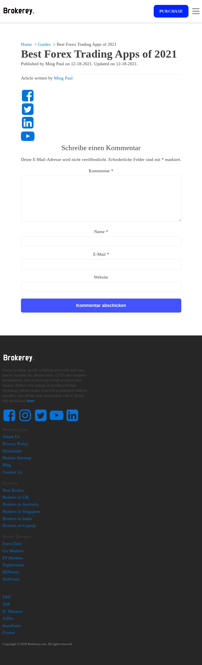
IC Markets (12, 611)
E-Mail (101, 254)
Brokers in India (17, 518)
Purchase (171, 11)
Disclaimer (12, 450)
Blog (6, 464)
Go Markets (13, 550)
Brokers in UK (15, 497)
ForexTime (12, 543)
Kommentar (101, 170)
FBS (6, 597)
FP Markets (12, 557)
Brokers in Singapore (21, 511)
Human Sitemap (16, 457)
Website (101, 277)
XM (6, 604)
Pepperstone (13, 564)
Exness (8, 632)
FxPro (7, 618)
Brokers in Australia (20, 504)
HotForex (10, 579)
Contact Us (12, 472)
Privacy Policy (15, 443)
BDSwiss (10, 572)
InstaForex (11, 625)
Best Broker (13, 490)
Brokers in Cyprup (19, 525)
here (30, 401)
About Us (11, 436)
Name (101, 231)
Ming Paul (63, 78)
